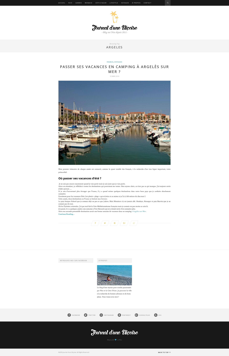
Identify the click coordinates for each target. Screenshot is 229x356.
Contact (147, 3)
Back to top (163, 352)
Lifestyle (114, 3)
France (110, 62)
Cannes (78, 3)
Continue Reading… (66, 214)
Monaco (88, 3)
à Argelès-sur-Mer (139, 211)
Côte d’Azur (101, 3)
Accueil (61, 3)
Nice (70, 3)
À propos (136, 3)
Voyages (125, 3)
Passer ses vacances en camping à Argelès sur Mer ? (114, 69)
